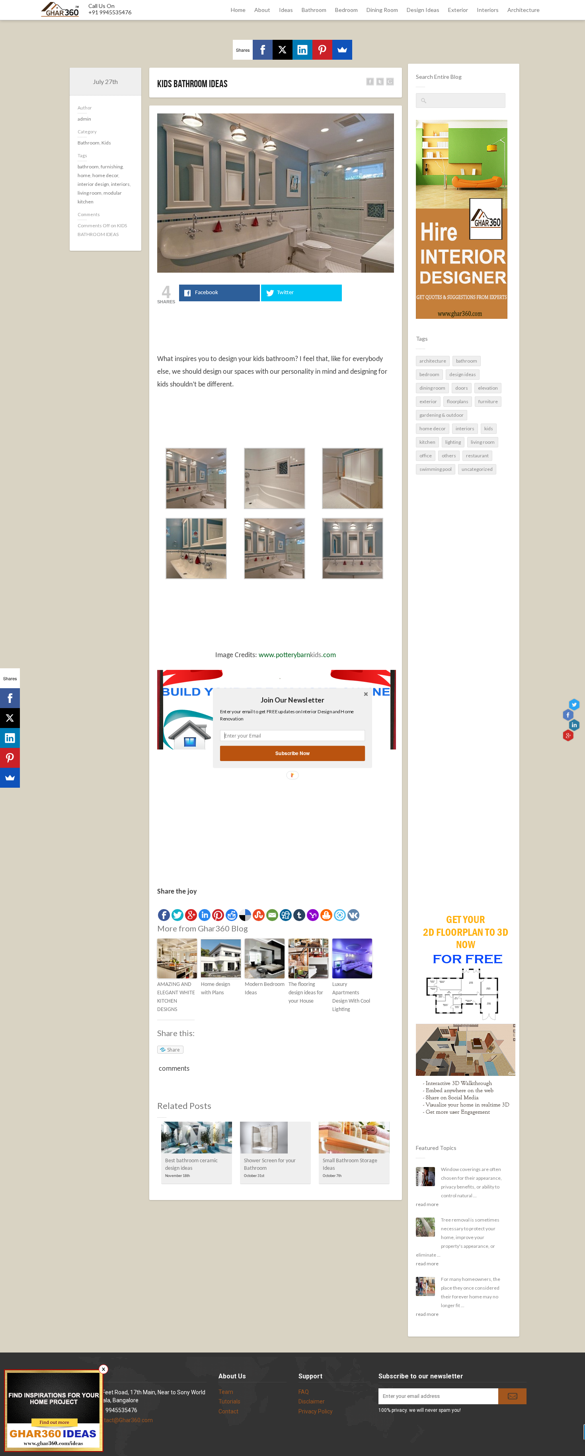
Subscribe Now (292, 753)
